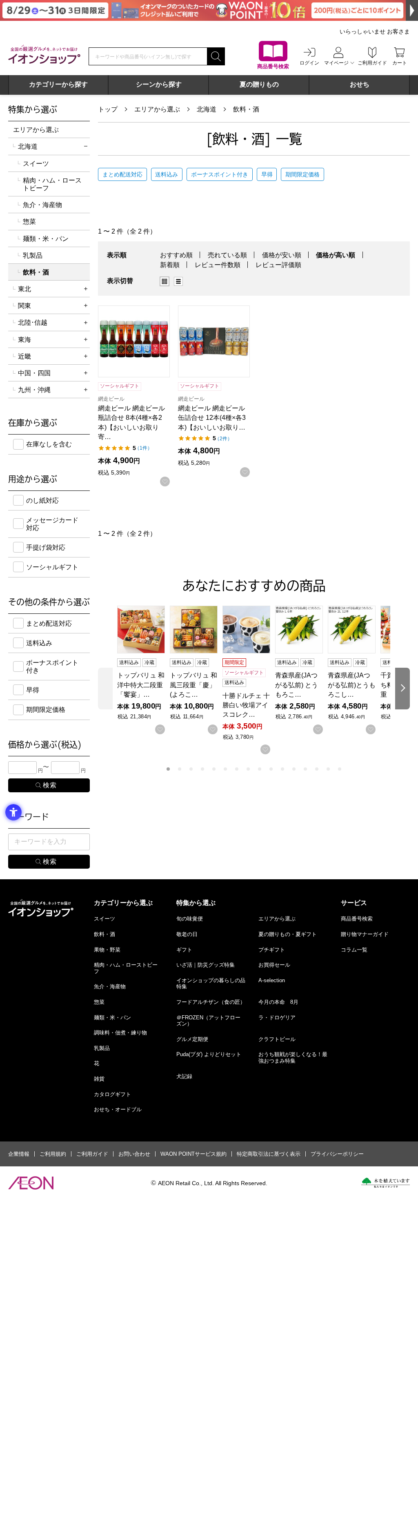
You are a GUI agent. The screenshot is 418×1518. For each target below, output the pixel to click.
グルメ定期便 (192, 1039)
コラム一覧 (354, 950)
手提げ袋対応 (45, 547)
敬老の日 (187, 934)
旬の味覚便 (189, 919)
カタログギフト (112, 1094)
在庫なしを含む (49, 444)
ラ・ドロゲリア (277, 1017)
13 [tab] (305, 769)
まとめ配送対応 (122, 174)
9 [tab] (259, 769)
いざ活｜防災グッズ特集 (205, 965)
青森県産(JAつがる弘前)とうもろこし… (352, 685)
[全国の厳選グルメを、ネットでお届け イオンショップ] (44, 54)
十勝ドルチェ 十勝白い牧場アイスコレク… (246, 705)
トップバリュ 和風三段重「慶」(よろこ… (193, 685)
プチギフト (271, 950)
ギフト (184, 950)
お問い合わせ (134, 1154)
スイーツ (36, 163)
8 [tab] (248, 769)
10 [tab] (271, 769)
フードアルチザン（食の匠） (210, 1002)
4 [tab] (202, 769)
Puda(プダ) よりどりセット (208, 1054)
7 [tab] (236, 769)
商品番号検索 (357, 919)
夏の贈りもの (259, 84)
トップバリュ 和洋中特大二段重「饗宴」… (141, 685)
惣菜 (29, 221)
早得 (267, 174)
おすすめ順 (176, 255)
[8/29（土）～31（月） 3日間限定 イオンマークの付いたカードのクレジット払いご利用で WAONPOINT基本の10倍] (209, 10)
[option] (167, 281)
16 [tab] (339, 769)
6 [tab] (225, 769)
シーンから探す (159, 84)
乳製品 (32, 255)
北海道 (206, 109)
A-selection (271, 980)
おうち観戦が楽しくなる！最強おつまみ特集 (292, 1057)
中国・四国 (34, 373)
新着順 (170, 264)
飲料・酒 (246, 109)
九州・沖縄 (34, 389)
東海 (24, 339)
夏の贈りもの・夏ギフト (287, 934)
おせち (359, 84)
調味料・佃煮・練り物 (120, 1033)
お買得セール (274, 965)
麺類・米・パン (46, 238)
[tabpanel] (143, 670)
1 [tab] (168, 769)
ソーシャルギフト (52, 567)
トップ (108, 109)
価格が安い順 (281, 255)
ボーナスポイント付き (219, 174)
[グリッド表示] (164, 281)
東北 (24, 288)
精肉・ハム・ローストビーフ (52, 184)
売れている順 (227, 255)
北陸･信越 (32, 322)
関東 (24, 305)
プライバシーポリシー (337, 1154)
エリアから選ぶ (157, 109)
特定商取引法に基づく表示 (268, 1154)
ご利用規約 (53, 1154)
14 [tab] (316, 769)
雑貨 (99, 1079)
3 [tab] (191, 769)
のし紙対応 (42, 500)
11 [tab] (282, 769)
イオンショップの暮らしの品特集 (210, 983)
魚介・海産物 (42, 204)
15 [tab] (328, 769)
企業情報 (18, 1154)
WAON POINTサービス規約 (193, 1154)
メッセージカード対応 (52, 524)
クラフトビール (277, 1039)
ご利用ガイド (92, 1154)
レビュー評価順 (278, 264)
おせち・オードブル (118, 1109)
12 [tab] (294, 769)
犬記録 (184, 1076)
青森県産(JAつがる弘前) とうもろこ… (296, 685)
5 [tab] (214, 769)
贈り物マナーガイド (365, 934)
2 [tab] (179, 769)
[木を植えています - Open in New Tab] (385, 1182)
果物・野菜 (107, 950)
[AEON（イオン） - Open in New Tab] (30, 1183)
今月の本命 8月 (278, 1002)
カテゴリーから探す (58, 84)
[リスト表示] (178, 281)
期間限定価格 (302, 174)
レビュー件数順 (217, 264)
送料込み (166, 174)
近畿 (24, 356)
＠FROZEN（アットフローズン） (208, 1020)
